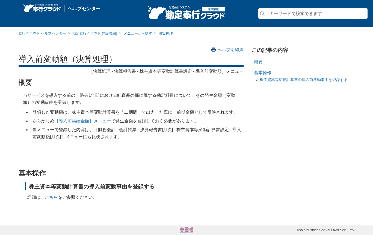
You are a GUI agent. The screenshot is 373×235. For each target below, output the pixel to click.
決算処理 (166, 33)
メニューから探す (138, 33)
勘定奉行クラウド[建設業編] (94, 33)
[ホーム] (42, 6)
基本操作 (262, 72)
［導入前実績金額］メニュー (82, 121)
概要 (258, 61)
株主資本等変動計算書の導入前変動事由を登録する (304, 79)
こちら (51, 197)
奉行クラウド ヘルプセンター (42, 33)
